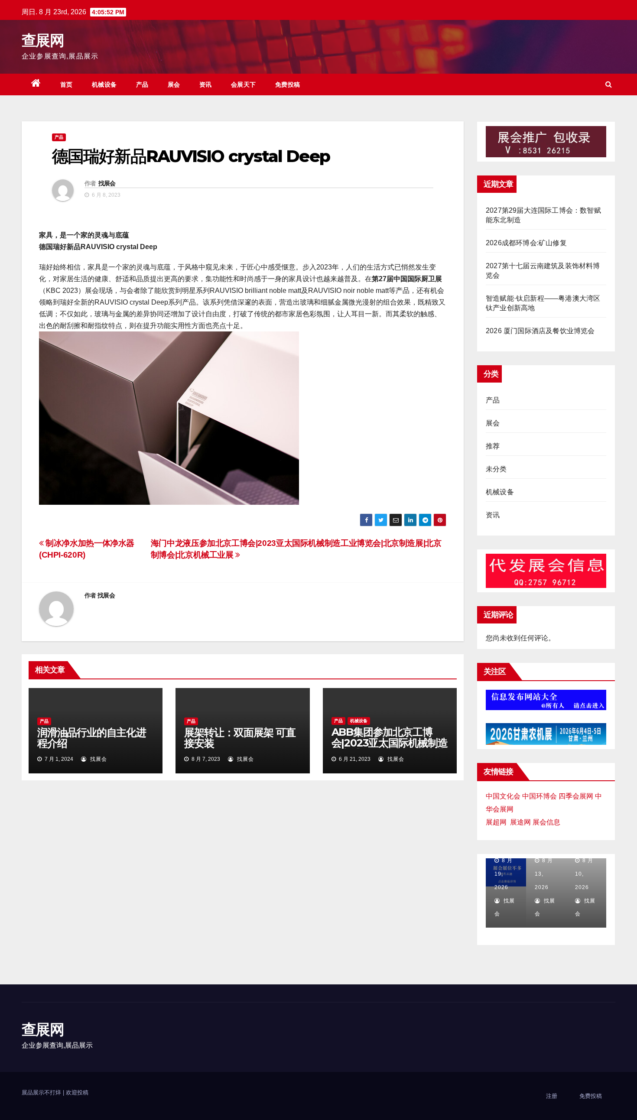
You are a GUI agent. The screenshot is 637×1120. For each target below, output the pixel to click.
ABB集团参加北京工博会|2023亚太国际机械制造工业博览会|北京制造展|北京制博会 (390, 748)
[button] (608, 84)
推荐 (493, 446)
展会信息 (546, 822)
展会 (174, 84)
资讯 (205, 84)
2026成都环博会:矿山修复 (526, 243)
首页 (66, 84)
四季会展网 (576, 796)
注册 (551, 1096)
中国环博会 (539, 796)
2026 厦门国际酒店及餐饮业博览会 (540, 330)
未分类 (496, 469)
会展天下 (243, 84)
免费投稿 (287, 84)
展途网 (520, 822)
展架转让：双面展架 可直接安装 (240, 738)
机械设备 (104, 84)
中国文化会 (503, 796)
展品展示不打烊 (42, 1092)
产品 (142, 84)
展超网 (496, 822)
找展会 (107, 183)
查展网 (43, 40)
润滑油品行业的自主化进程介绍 (91, 738)
